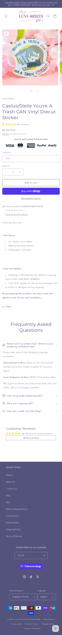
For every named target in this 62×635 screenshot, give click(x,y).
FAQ (8, 502)
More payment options (31, 198)
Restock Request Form (17, 509)
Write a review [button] (31, 437)
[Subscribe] (44, 555)
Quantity (6, 166)
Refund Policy (12, 523)
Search (9, 475)
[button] (6, 16)
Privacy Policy (12, 516)
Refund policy (49, 619)
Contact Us (11, 489)
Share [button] (8, 306)
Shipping (5, 134)
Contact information (32, 628)
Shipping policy (48, 624)
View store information (16, 214)
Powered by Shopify (32, 619)
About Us (10, 482)
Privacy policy (16, 624)
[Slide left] (24, 91)
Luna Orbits (19, 619)
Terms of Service (14, 536)
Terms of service (32, 624)
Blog (8, 495)
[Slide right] (37, 91)
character (6, 152)
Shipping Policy (13, 529)
